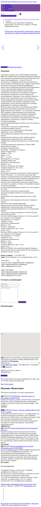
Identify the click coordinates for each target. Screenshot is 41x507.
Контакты (35, 503)
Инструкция (5, 503)
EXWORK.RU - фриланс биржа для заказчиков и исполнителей (18, 397)
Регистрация (9, 384)
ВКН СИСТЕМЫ (11, 365)
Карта (20, 67)
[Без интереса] (10, 260)
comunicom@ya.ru (30, 486)
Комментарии (12, 67)
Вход (2, 384)
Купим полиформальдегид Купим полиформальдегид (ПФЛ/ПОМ (17, 447)
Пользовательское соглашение (20, 503)
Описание (4, 67)
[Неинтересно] (10, 260)
